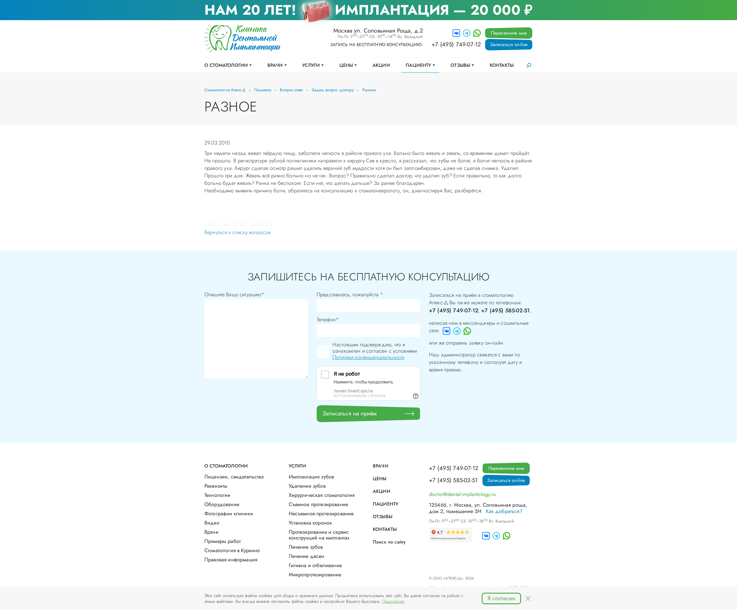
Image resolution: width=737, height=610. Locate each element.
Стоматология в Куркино (232, 550)
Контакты (502, 65)
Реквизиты (215, 486)
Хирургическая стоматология (322, 495)
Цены (346, 65)
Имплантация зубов (311, 476)
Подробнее (393, 601)
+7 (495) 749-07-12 (456, 44)
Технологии (217, 495)
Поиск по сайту (389, 542)
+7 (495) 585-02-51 (505, 310)
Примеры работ (222, 541)
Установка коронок (310, 523)
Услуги (311, 65)
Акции (381, 65)
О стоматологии (226, 65)
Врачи (275, 65)
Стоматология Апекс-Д (225, 90)
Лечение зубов (306, 547)
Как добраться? (504, 511)
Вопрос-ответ (291, 90)
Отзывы (460, 65)
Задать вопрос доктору (332, 90)
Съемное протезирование (318, 504)
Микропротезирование (315, 574)
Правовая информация (230, 559)
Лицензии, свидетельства (234, 476)
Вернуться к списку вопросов (237, 232)
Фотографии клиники (228, 513)
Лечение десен (306, 556)
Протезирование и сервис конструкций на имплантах (319, 534)
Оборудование (221, 504)
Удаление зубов (307, 486)
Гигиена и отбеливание (315, 565)
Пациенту (418, 65)
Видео (211, 523)
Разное (369, 90)
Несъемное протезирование (321, 513)
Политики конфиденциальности (368, 357)
